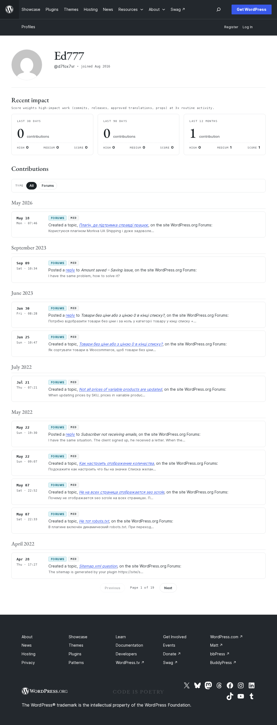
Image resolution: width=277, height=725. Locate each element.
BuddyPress (223, 662)
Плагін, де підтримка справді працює (113, 225)
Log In (248, 27)
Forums (48, 186)
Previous (112, 588)
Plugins (75, 654)
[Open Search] (218, 9)
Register (231, 27)
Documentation (129, 645)
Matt (216, 645)
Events (169, 645)
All (31, 186)
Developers (126, 654)
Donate (172, 654)
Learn (121, 636)
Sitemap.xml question (98, 566)
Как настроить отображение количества (116, 463)
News (27, 645)
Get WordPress (251, 9)
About (27, 636)
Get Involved (174, 636)
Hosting (28, 654)
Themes (76, 645)
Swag (170, 662)
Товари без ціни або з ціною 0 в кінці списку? (121, 344)
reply (70, 270)
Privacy (28, 662)
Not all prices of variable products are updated (120, 389)
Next (168, 588)
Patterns (76, 662)
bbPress (220, 654)
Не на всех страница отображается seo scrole (121, 492)
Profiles (28, 26)
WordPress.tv (130, 662)
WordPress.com (226, 636)
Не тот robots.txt (94, 521)
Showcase (78, 636)
